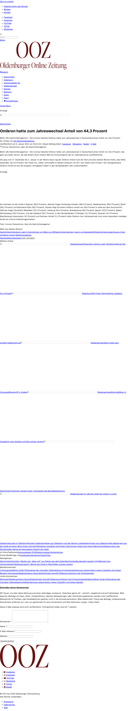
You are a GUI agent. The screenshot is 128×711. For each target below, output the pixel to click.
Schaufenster (12, 101)
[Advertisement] (64, 188)
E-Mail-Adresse (7, 631)
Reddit (86, 144)
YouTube (7, 23)
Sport (6, 98)
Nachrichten (9, 77)
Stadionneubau (43, 552)
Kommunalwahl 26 (12, 83)
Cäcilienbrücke (56, 552)
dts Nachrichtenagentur (23, 141)
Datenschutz (9, 705)
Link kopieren (30, 238)
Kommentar (6, 621)
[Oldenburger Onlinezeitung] (24, 667)
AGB (6, 708)
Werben (7, 9)
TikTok (7, 26)
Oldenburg (8, 80)
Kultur (6, 95)
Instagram (8, 20)
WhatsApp (8, 29)
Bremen (7, 89)
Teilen (23, 238)
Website (3, 636)
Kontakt (7, 12)
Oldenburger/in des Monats (16, 6)
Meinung (8, 92)
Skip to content (7, 1)
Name (3, 626)
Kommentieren (15, 238)
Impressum (8, 702)
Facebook (8, 17)
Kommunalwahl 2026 (27, 552)
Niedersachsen (10, 86)
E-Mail (93, 144)
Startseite (4, 238)
